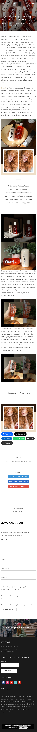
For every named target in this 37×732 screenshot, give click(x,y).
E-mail (4, 661)
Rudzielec (28, 461)
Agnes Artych (18, 511)
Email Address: (6, 569)
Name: (3, 559)
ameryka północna (8, 23)
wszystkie (4, 26)
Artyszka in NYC (9, 3)
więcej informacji (13, 727)
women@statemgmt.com (9, 649)
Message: (4, 539)
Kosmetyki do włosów (18, 461)
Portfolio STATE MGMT (8, 651)
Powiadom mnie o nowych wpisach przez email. (16, 605)
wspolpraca (27, 23)
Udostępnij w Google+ (18, 486)
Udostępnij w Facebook (18, 481)
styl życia (19, 23)
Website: (4, 578)
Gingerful (4, 88)
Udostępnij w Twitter (18, 476)
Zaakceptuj (23, 727)
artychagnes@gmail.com (9, 646)
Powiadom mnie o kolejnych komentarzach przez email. (17, 597)
